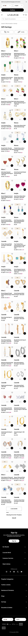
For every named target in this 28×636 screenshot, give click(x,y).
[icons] (6, 572)
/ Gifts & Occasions (9, 23)
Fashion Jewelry (5, 584)
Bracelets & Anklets (6, 607)
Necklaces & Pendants (7, 590)
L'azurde (3, 23)
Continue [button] (12, 10)
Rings (2, 596)
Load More (14, 508)
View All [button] (14, 518)
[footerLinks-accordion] (14, 547)
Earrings (3, 602)
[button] (12, 38)
